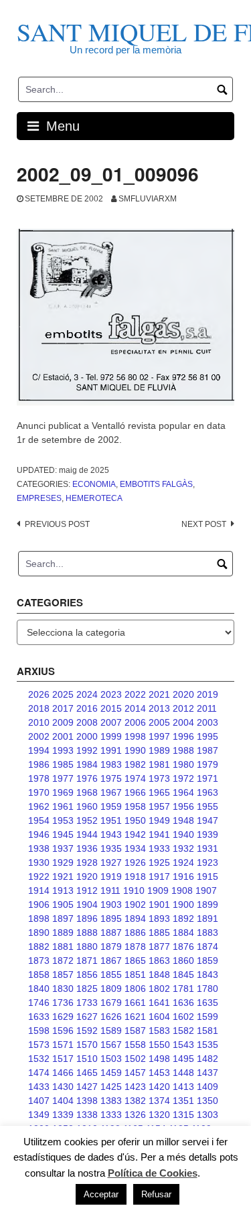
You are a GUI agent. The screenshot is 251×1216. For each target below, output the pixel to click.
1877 (159, 946)
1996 (183, 736)
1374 (159, 1100)
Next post (203, 524)
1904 (87, 904)
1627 (87, 1016)
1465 (87, 1072)
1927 (111, 862)
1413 (183, 1086)
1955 (207, 806)
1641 (159, 1002)
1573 (39, 1044)
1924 (183, 862)
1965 (159, 792)
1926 (135, 862)
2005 (159, 722)
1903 (111, 904)
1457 (135, 1072)
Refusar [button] (156, 1194)
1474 (39, 1072)
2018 (39, 708)
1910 (134, 890)
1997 (159, 736)
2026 (39, 694)
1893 (159, 918)
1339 (63, 1114)
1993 (63, 750)
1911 (110, 890)
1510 (87, 1058)
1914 (39, 890)
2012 (183, 708)
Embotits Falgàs (156, 484)
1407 (39, 1100)
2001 (63, 736)
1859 (207, 960)
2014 (135, 708)
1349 (39, 1114)
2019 (207, 694)
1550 (159, 1044)
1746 (39, 1002)
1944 (87, 834)
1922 (39, 876)
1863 (159, 960)
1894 (135, 918)
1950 (135, 820)
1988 (183, 750)
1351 (183, 1100)
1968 (87, 792)
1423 (135, 1086)
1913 (63, 890)
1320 (159, 1114)
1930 (39, 862)
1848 (159, 974)
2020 (183, 694)
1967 (111, 792)
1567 (111, 1044)
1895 (111, 918)
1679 (111, 1002)
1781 (183, 988)
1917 (159, 876)
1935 (111, 848)
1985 (63, 764)
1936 (87, 848)
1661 (135, 1002)
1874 (207, 946)
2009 (63, 722)
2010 (39, 722)
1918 (135, 876)
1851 (135, 974)
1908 (182, 890)
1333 (111, 1114)
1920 (87, 876)
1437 (207, 1072)
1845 (183, 974)
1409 (207, 1086)
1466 (63, 1072)
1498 (159, 1058)
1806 (135, 988)
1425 (111, 1086)
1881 (63, 946)
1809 (111, 988)
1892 (183, 918)
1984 (87, 764)
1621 (135, 1016)
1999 (111, 736)
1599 (207, 1016)
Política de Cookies (152, 1173)
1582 (183, 1030)
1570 (87, 1044)
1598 (39, 1030)
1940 (183, 834)
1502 (135, 1058)
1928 (87, 862)
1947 (207, 820)
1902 (135, 904)
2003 (207, 722)
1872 (63, 960)
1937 (63, 848)
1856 (87, 974)
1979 (207, 764)
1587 (135, 1030)
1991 (111, 750)
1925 (159, 862)
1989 (159, 750)
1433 (39, 1086)
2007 (111, 722)
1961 (63, 806)
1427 (87, 1086)
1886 (135, 932)
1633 (39, 1016)
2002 (39, 736)
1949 (159, 820)
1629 (63, 1016)
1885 (159, 932)
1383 (111, 1100)
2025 (63, 694)
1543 (183, 1044)
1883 (207, 932)
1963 (207, 792)
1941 (159, 834)
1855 (111, 974)
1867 (111, 960)
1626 (111, 1016)
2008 (87, 722)
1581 (207, 1030)
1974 (135, 778)
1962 (39, 806)
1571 (63, 1044)
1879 (111, 946)
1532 (39, 1058)
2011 (207, 708)
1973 (159, 778)
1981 (159, 764)
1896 (87, 918)
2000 (87, 736)
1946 (39, 834)
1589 (111, 1030)
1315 (183, 1114)
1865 (135, 960)
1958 (135, 806)
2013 (159, 708)
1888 (87, 932)
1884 (183, 932)
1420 (159, 1086)
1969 (63, 792)
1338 (87, 1114)
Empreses (39, 498)
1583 (159, 1030)
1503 (111, 1058)
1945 (63, 834)
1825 (87, 988)
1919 (111, 876)
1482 (207, 1058)
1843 (207, 974)
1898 (39, 918)
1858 (39, 974)
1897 (63, 918)
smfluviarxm (147, 198)
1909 (158, 890)
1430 (63, 1086)
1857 (63, 974)
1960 (87, 806)
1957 (159, 806)
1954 (39, 820)
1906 (39, 904)
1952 (87, 820)
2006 (135, 722)
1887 (111, 932)
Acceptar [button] (101, 1194)
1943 (111, 834)
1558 (135, 1044)
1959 (111, 806)
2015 (111, 708)
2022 (135, 694)
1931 (207, 848)
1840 (39, 988)
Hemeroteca (94, 498)
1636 (183, 1002)
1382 (135, 1100)
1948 (183, 820)
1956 (183, 806)
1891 (207, 918)
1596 (63, 1030)
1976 (87, 778)
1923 (207, 862)
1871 (87, 960)
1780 (207, 988)
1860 (183, 960)
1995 (207, 736)
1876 (183, 946)
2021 (159, 694)
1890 (39, 932)
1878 (135, 946)
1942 (135, 834)
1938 (39, 848)
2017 (63, 708)
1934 (135, 848)
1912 (87, 890)
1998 (135, 736)
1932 (183, 848)
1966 (135, 792)
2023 (111, 694)
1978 (39, 778)
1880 (87, 946)
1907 (206, 890)
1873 (39, 960)
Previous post (57, 524)
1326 (135, 1114)
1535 (207, 1044)
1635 (207, 1002)
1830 (63, 988)
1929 (63, 862)
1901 (159, 904)
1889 (63, 932)
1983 (111, 764)
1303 (207, 1114)
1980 (183, 764)
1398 (87, 1100)
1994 (39, 750)
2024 (87, 694)
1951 (111, 820)
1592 (87, 1030)
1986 (39, 764)
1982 (135, 764)
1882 (39, 946)
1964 (183, 792)
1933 (159, 848)
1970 (39, 792)
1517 (63, 1058)
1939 (207, 834)
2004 (183, 722)
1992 (87, 750)
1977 (63, 778)
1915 (207, 876)
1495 (183, 1058)
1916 (183, 876)
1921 (63, 876)
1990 (135, 750)
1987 (207, 750)
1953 (63, 820)
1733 (87, 1002)
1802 (159, 988)
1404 (63, 1100)
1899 (207, 904)
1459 (111, 1072)
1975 (111, 778)
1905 (63, 904)
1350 (207, 1100)
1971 (207, 778)
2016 (87, 708)
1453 (159, 1072)
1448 (183, 1072)
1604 (159, 1016)
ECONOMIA (94, 484)
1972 (183, 778)
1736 (63, 1002)
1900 (183, 904)
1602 (183, 1016)
